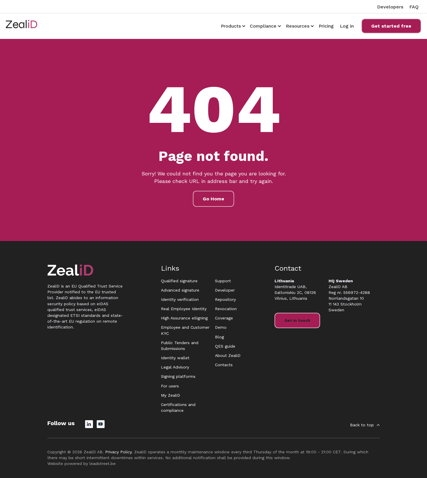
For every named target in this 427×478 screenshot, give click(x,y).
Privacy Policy (118, 452)
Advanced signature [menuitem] (180, 290)
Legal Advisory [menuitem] (175, 367)
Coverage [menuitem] (224, 318)
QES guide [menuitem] (225, 346)
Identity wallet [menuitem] (175, 357)
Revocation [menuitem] (226, 308)
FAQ (414, 7)
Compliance (263, 26)
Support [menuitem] (223, 280)
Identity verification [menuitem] (180, 299)
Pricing (326, 26)
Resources (297, 26)
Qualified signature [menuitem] (179, 280)
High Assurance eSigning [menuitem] (184, 318)
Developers (390, 7)
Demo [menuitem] (221, 327)
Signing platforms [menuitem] (178, 376)
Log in (347, 26)
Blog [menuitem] (219, 337)
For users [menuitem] (170, 386)
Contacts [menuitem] (224, 364)
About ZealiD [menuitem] (228, 355)
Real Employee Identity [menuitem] (184, 308)
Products (231, 26)
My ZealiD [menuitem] (170, 395)
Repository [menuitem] (225, 299)
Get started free (391, 26)
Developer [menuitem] (225, 290)
